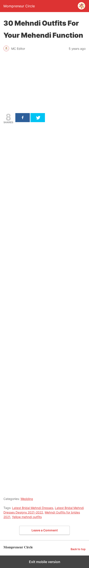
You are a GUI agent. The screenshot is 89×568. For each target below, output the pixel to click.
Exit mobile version (44, 562)
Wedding (27, 499)
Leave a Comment (45, 530)
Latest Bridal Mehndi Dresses (32, 508)
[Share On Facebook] (22, 117)
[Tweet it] (37, 117)
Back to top (78, 549)
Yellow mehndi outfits (27, 517)
